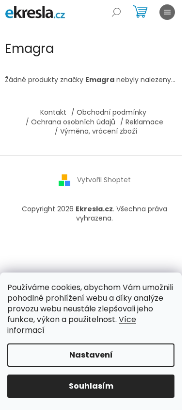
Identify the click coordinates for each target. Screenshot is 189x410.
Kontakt (53, 112)
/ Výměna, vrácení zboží (96, 131)
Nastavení (91, 354)
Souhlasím (91, 386)
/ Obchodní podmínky (108, 112)
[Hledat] (116, 12)
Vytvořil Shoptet (104, 179)
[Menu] (167, 12)
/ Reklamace (141, 122)
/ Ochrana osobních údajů (70, 122)
